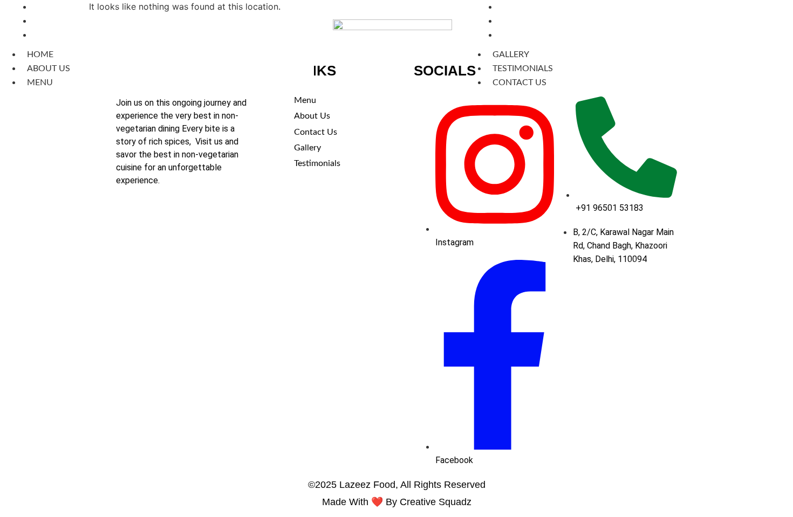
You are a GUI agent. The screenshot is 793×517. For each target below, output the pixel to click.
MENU (45, 35)
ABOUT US (48, 68)
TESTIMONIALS (523, 68)
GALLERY (511, 54)
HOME (40, 54)
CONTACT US (525, 35)
